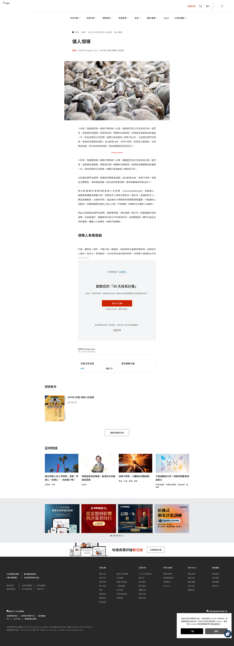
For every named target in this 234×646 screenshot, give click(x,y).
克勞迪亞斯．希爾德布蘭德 (166, 484)
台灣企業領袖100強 (31, 577)
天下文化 (17, 619)
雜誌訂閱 (191, 578)
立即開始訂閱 (155, 549)
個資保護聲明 (27, 585)
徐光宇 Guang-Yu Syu (88, 50)
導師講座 (120, 598)
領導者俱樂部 (168, 578)
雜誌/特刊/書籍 (122, 574)
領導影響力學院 (30, 619)
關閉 (216, 631)
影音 (100, 590)
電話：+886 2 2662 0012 (24, 630)
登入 (208, 6)
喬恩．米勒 (123, 481)
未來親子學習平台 (28, 616)
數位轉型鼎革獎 (30, 574)
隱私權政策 (11, 589)
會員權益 (215, 582)
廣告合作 (40, 589)
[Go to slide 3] (117, 535)
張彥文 (84, 484)
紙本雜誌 (142, 582)
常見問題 (215, 578)
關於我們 (10, 585)
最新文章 (102, 574)
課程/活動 (191, 574)
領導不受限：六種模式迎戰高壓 (134, 476)
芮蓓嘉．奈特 (50, 484)
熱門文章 (102, 578)
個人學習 (102, 586)
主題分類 (102, 582)
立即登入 (123, 271)
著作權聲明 (41, 585)
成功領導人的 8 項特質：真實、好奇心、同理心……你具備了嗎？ (61, 478)
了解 (192, 631)
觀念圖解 (102, 598)
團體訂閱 (142, 590)
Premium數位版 (145, 574)
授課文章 (215, 586)
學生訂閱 (142, 594)
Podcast (166, 586)
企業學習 (166, 582)
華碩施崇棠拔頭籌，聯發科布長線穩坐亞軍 (98, 478)
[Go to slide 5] (123, 535)
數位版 (141, 578)
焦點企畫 (102, 602)
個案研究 (102, 594)
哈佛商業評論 (12, 616)
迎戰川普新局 (122, 582)
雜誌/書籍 (191, 582)
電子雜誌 (142, 586)
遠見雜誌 (42, 616)
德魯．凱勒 (133, 481)
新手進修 (120, 590)
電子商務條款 (27, 589)
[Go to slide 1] (111, 535)
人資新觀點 (121, 586)
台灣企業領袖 (122, 594)
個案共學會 (167, 574)
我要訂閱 (191, 6)
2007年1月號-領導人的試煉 (112, 50)
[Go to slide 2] (114, 535)
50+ (8, 619)
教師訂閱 (142, 598)
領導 (74, 50)
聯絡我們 (215, 574)
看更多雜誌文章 (117, 432)
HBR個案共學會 (13, 574)
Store (166, 17)
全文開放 (120, 578)
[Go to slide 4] (120, 535)
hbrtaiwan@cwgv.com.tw (74, 630)
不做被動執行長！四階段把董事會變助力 (172, 478)
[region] (117, 518)
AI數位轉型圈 (12, 577)
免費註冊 (117, 330)
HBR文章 (191, 586)
